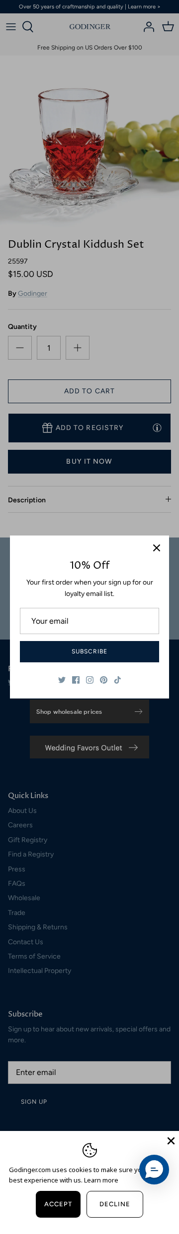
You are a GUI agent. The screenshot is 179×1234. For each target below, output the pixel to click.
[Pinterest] (103, 680)
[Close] (157, 548)
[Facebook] (76, 680)
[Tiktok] (117, 680)
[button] (154, 1169)
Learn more (101, 1180)
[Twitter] (62, 680)
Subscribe (89, 651)
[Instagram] (89, 680)
